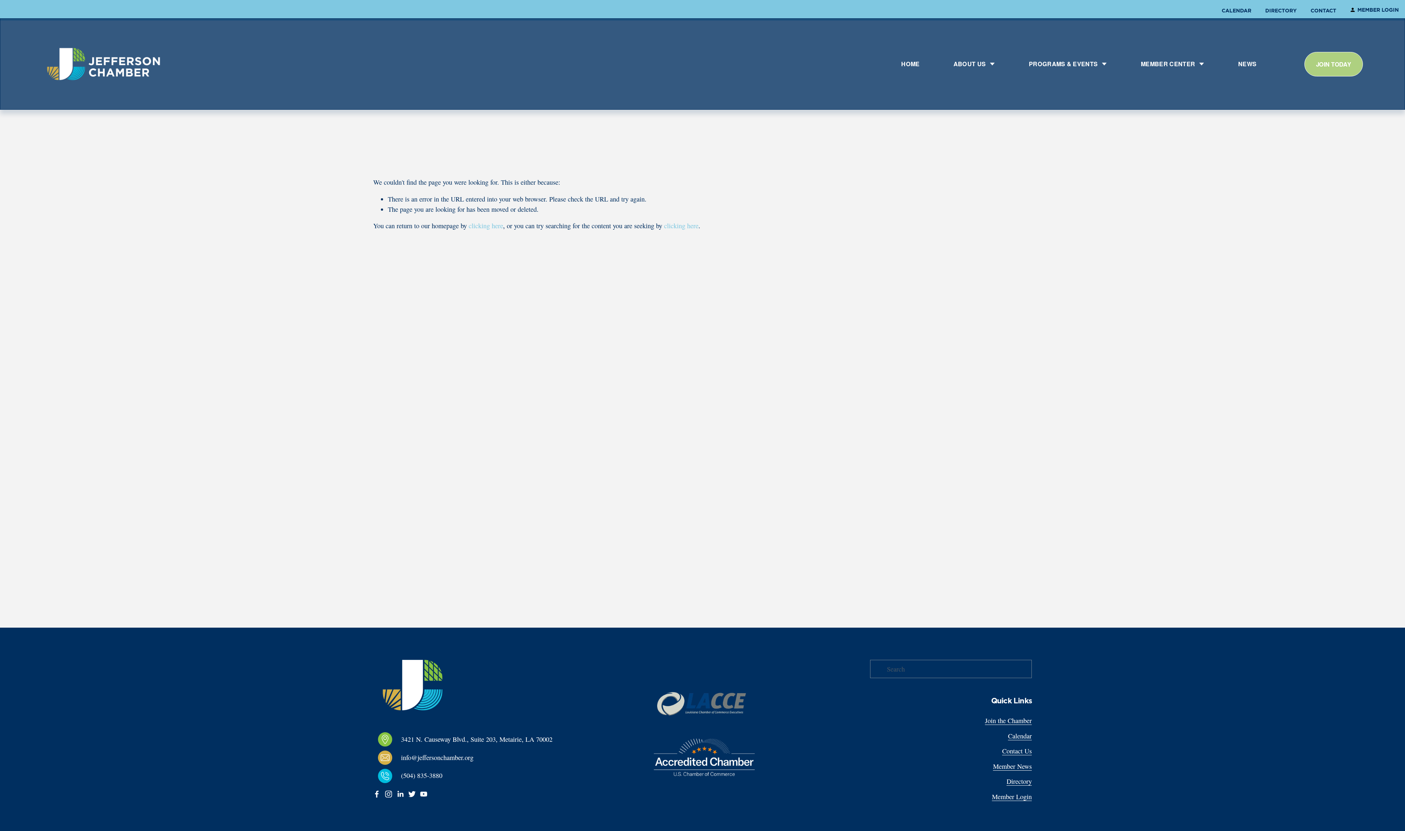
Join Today (1333, 64)
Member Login (1378, 10)
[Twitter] (412, 794)
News (1247, 64)
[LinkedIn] (400, 794)
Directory (1281, 10)
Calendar (1236, 10)
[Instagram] (388, 794)
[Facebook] (377, 794)
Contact (1323, 10)
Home (910, 64)
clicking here (486, 225)
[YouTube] (423, 794)
